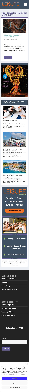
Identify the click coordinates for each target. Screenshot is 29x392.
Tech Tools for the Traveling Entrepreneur (11, 121)
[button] (26, 364)
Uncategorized (13, 39)
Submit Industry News (9, 289)
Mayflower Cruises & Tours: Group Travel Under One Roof (12, 150)
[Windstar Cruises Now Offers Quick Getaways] (14, 167)
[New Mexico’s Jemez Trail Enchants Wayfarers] (14, 26)
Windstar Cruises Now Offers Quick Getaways (13, 176)
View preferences (14, 387)
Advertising (5, 286)
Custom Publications (8, 308)
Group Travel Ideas (8, 315)
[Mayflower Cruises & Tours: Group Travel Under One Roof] (14, 140)
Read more (9, 127)
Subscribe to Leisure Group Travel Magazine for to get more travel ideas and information (14, 263)
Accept (14, 379)
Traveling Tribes (7, 312)
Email (4, 338)
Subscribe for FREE (8, 279)
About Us (4, 282)
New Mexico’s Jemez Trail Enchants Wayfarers (12, 36)
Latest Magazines (7, 305)
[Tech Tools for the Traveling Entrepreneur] (14, 112)
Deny (14, 383)
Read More (8, 58)
